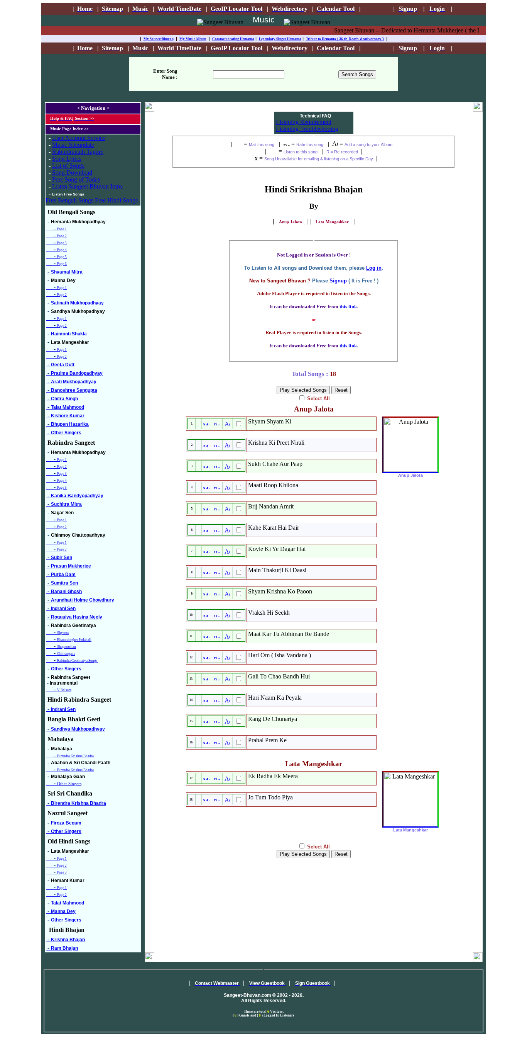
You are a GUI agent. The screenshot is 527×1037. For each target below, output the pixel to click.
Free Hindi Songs (116, 200)
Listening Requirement (303, 122)
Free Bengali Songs (69, 200)
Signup (338, 281)
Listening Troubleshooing (307, 129)
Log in (374, 268)
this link (348, 306)
